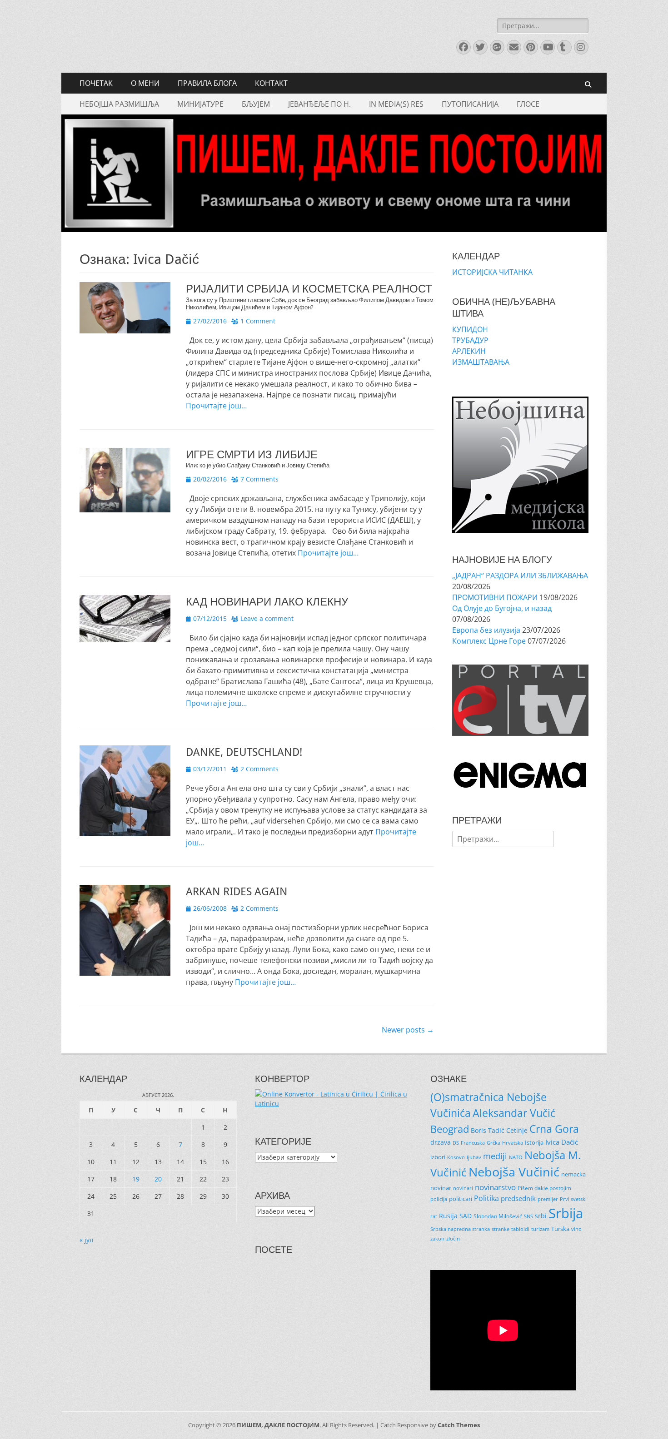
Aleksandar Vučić (514, 1113)
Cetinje (517, 1130)
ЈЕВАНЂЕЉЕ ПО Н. (319, 104)
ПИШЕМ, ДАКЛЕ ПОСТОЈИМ (278, 1425)
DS (456, 1143)
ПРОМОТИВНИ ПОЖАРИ (495, 597)
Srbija (565, 1213)
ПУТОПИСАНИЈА (470, 104)
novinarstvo (495, 1187)
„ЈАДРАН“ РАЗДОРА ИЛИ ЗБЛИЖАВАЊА (520, 576)
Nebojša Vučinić (514, 1172)
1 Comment (257, 321)
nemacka (573, 1174)
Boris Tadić (487, 1130)
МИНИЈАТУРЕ (200, 104)
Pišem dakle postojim (544, 1188)
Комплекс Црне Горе (489, 641)
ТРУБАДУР (470, 340)
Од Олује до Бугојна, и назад (502, 608)
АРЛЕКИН (469, 351)
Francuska (473, 1143)
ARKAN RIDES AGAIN (237, 891)
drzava (440, 1142)
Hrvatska (512, 1142)
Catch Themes (459, 1425)
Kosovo (456, 1157)
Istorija (534, 1142)
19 (136, 1179)
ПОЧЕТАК (96, 83)
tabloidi (520, 1229)
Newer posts (408, 1030)
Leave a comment (267, 618)
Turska (560, 1229)
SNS (528, 1216)
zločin (453, 1239)
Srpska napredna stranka (460, 1229)
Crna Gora (554, 1128)
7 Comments (259, 479)
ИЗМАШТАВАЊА (480, 362)
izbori (437, 1157)
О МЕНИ (145, 83)
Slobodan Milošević (498, 1216)
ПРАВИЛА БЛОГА (207, 83)
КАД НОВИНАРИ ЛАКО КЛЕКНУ (267, 601)
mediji (495, 1156)
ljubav (474, 1157)
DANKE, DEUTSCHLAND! (244, 752)
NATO (516, 1157)
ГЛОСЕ (528, 104)
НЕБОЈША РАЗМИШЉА (119, 104)
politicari (460, 1199)
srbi (541, 1215)
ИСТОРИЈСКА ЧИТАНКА (492, 272)
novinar (440, 1188)
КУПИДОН (470, 329)
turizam (540, 1229)
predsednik (518, 1198)
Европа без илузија (486, 630)
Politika (486, 1198)
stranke (500, 1229)
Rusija (448, 1215)
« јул (86, 1240)
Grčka (493, 1143)
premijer (548, 1199)
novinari (463, 1188)
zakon (437, 1239)
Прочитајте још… (216, 406)
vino (576, 1229)
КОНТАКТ (271, 83)
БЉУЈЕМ (256, 104)
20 (158, 1179)
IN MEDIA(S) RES (396, 104)
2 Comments (259, 768)
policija (438, 1199)
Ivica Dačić (561, 1141)
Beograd (449, 1129)
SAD (465, 1215)
